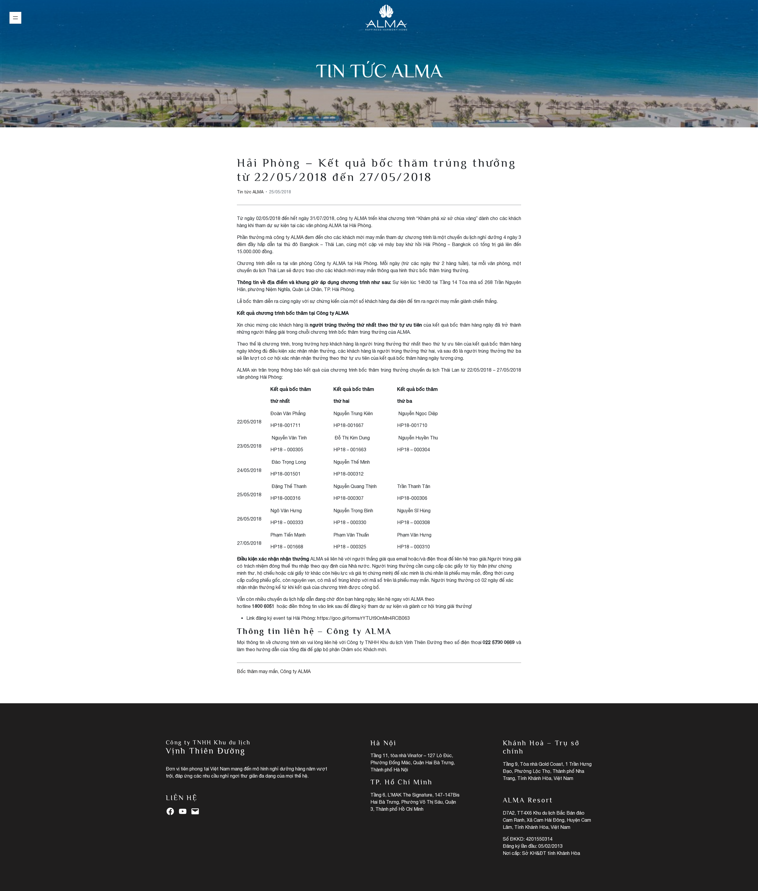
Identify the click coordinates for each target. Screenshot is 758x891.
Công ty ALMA (295, 671)
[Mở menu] (15, 18)
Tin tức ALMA (379, 70)
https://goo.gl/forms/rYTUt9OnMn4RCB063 (363, 618)
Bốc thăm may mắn (257, 671)
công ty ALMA (288, 237)
